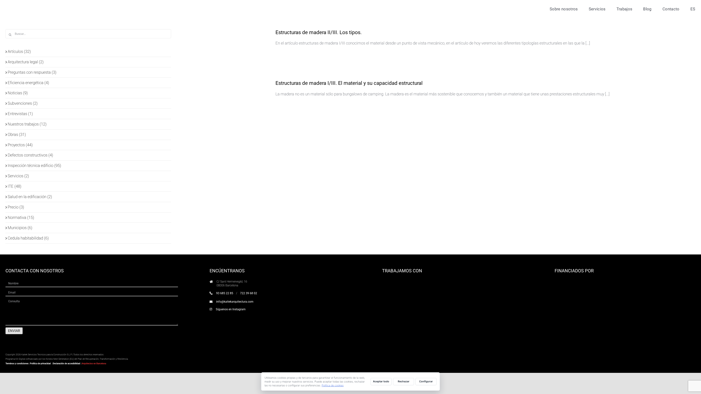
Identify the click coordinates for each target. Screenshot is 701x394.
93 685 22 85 (224, 293)
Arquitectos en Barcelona (94, 363)
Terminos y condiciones (16, 363)
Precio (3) (16, 207)
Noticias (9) (18, 92)
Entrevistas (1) (20, 113)
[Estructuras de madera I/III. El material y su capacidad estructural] (241, 102)
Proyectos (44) (20, 144)
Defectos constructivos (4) (30, 155)
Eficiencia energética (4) (28, 82)
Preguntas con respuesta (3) (32, 72)
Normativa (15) (21, 217)
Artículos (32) (19, 51)
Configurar (426, 381)
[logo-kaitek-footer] (28, 349)
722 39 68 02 (248, 293)
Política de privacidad (40, 363)
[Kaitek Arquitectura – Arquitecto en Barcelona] (28, 3)
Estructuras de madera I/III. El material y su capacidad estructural (349, 83)
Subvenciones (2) (23, 103)
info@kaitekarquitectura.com (234, 301)
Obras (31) (17, 134)
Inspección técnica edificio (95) (34, 165)
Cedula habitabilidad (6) (28, 238)
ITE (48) (14, 186)
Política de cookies (333, 385)
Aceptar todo (381, 381)
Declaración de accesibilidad (66, 363)
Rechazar (403, 381)
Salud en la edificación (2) (30, 196)
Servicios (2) (18, 175)
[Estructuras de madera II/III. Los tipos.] (241, 48)
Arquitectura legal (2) (26, 61)
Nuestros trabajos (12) (27, 124)
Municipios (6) (20, 227)
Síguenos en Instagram (231, 309)
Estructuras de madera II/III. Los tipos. (318, 32)
